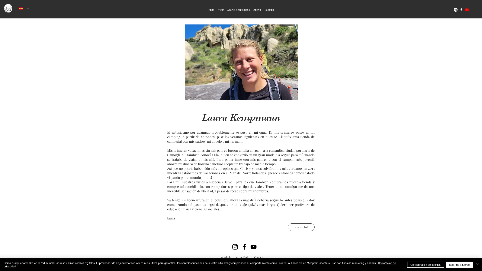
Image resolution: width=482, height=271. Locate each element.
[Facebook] (244, 246)
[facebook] (461, 10)
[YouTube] (253, 246)
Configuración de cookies (425, 264)
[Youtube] (467, 10)
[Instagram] (235, 246)
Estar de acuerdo (459, 264)
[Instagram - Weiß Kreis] (456, 10)
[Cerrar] (477, 264)
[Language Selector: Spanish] (23, 8)
